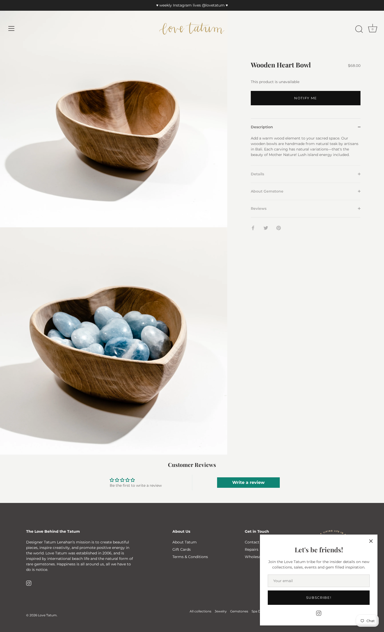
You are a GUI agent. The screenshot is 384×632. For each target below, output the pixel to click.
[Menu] (11, 28)
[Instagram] (318, 613)
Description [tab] (262, 126)
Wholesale (254, 556)
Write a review (248, 482)
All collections (200, 611)
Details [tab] (257, 173)
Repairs (251, 549)
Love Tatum (47, 615)
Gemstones (239, 611)
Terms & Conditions (190, 556)
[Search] (359, 29)
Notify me (305, 98)
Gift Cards (181, 549)
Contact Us (255, 542)
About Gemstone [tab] (267, 191)
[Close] (371, 541)
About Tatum (184, 542)
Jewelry (221, 611)
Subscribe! (318, 597)
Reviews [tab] (258, 208)
